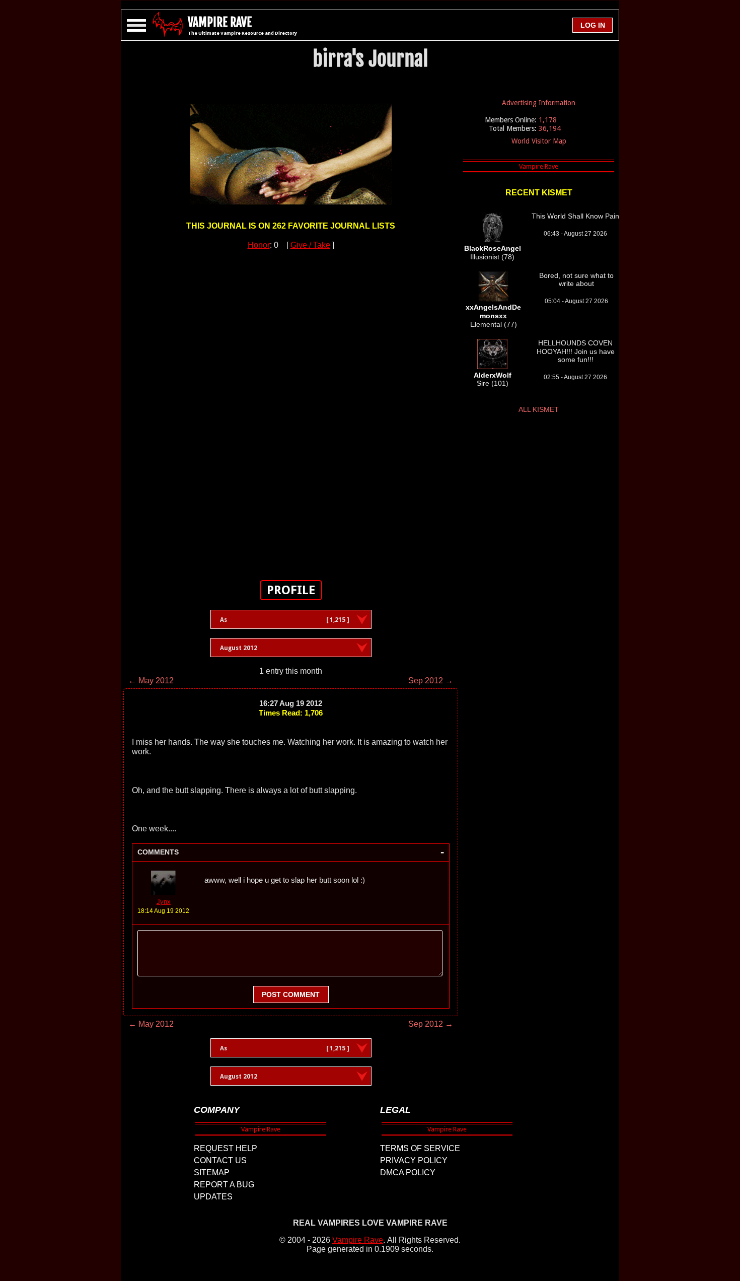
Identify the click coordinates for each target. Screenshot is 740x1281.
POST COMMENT (291, 994)
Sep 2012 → (430, 680)
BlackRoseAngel (492, 248)
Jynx (164, 901)
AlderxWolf (492, 375)
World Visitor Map (538, 141)
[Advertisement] (290, 409)
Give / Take (310, 245)
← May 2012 (151, 680)
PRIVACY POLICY (414, 1160)
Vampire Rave (357, 1240)
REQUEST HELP (225, 1148)
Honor (259, 245)
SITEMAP (212, 1172)
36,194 (550, 128)
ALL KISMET (539, 409)
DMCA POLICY (407, 1172)
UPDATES (213, 1196)
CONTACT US (220, 1160)
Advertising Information (538, 103)
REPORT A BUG (224, 1184)
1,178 (548, 120)
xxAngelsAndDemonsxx (493, 311)
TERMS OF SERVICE (420, 1148)
